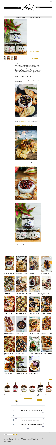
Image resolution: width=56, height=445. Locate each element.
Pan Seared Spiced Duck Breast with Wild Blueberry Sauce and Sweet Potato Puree (46, 274)
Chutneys (41, 438)
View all (50, 379)
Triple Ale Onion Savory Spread (6, 393)
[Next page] (29, 428)
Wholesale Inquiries (33, 439)
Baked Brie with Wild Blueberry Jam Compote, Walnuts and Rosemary (34, 314)
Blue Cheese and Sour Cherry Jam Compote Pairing (46, 294)
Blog (30, 439)
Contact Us (7, 438)
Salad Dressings (44, 438)
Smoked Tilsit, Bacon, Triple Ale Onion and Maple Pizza (9, 354)
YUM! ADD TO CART (34, 58)
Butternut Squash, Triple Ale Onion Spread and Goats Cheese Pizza (46, 354)
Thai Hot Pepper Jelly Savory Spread (48, 393)
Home (4, 438)
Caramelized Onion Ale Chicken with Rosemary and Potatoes (46, 334)
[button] (42, 412)
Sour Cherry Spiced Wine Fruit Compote (31, 393)
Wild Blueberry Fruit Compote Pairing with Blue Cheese (34, 294)
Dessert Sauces (12, 439)
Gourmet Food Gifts (17, 439)
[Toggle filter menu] (43, 406)
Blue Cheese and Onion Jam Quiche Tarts (21, 313)
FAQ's (37, 439)
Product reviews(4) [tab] (14, 404)
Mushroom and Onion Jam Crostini (8, 373)
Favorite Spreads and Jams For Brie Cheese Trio (21, 373)
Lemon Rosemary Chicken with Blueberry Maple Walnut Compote (46, 314)
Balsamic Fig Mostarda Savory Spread (23, 393)
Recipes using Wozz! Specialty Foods (24, 439)
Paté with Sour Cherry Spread (32, 273)
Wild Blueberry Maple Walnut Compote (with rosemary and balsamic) (40, 394)
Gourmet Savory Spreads (27, 438)
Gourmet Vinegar (49, 438)
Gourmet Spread (37, 51)
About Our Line (41, 439)
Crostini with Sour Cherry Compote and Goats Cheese (9, 334)
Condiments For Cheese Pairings (35, 438)
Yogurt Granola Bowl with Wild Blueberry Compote (33, 374)
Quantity (29, 57)
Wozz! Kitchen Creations (31, 51)
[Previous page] (26, 428)
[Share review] (43, 408)
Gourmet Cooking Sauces (7, 439)
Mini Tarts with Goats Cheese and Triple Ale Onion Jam (21, 354)
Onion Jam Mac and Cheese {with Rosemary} (21, 273)
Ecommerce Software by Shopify (7, 441)
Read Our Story (11, 438)
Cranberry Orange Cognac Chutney (15, 393)
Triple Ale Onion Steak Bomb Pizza (8, 293)
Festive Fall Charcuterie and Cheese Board (8, 313)
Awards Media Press (16, 438)
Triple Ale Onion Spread (24, 121)
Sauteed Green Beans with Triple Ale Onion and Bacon (34, 354)
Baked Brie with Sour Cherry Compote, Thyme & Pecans (9, 274)
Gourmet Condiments (21, 438)
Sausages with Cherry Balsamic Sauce (20, 333)
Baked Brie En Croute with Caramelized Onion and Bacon (34, 334)
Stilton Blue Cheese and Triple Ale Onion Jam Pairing (21, 294)
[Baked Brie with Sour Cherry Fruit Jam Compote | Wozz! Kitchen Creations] (26, 200)
